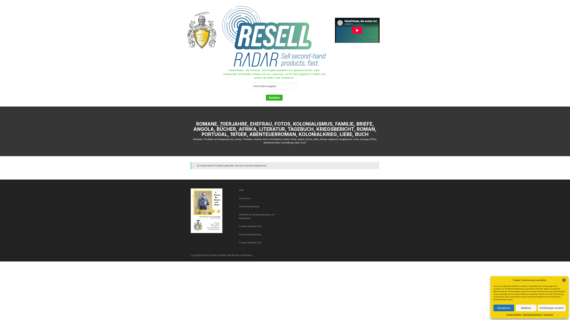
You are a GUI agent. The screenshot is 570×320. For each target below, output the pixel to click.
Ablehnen (526, 308)
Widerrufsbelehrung (249, 206)
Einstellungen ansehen (552, 308)
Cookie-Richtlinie (513, 314)
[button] (564, 280)
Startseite (197, 139)
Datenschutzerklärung (532, 314)
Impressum (548, 314)
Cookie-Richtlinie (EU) (250, 226)
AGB (241, 190)
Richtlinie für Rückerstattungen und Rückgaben (256, 216)
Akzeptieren (503, 308)
